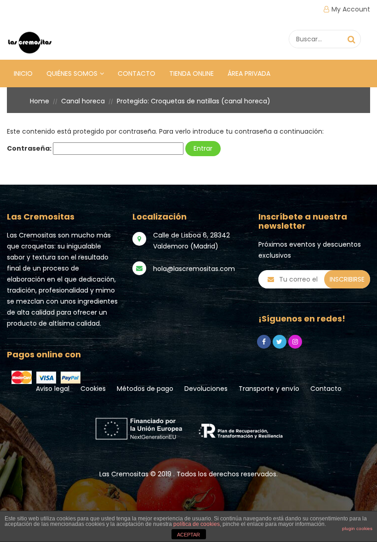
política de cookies (196, 524)
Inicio (23, 73)
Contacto (136, 73)
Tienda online (191, 73)
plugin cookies (357, 528)
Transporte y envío (269, 388)
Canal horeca (83, 101)
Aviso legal (52, 388)
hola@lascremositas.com (194, 268)
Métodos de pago (145, 388)
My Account (350, 9)
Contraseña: (30, 148)
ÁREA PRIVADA (249, 73)
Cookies (93, 388)
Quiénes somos (71, 73)
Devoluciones (206, 388)
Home (39, 101)
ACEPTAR (188, 534)
